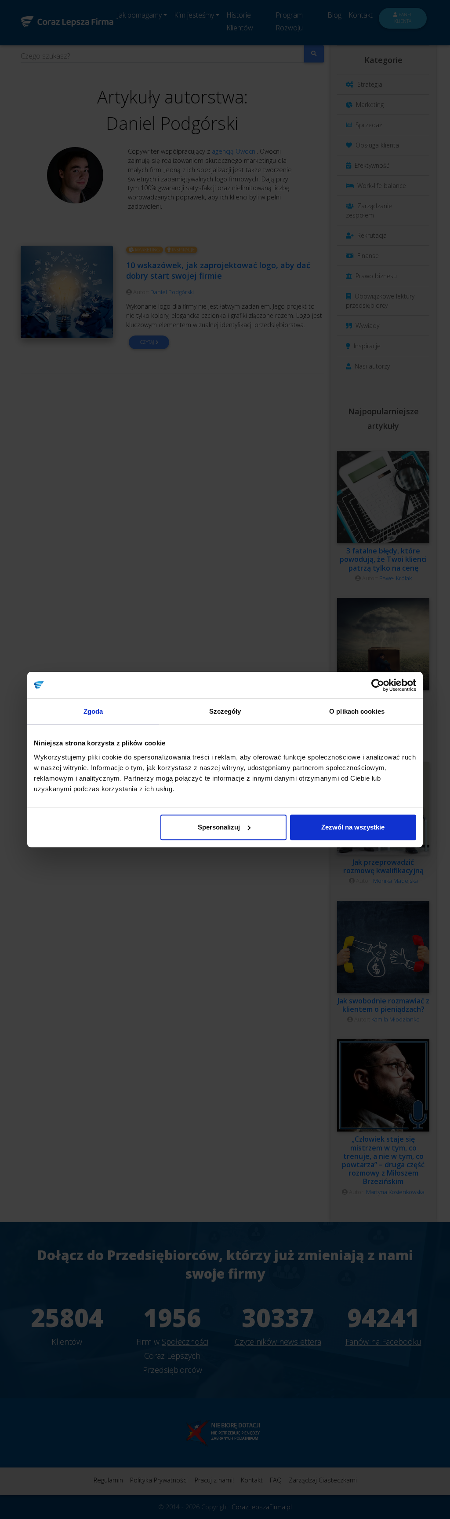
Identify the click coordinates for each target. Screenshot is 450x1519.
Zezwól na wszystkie (353, 827)
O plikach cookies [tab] (357, 711)
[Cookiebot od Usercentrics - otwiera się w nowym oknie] (377, 685)
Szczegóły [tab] (225, 711)
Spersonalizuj (219, 827)
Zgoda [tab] (93, 711)
